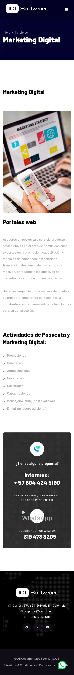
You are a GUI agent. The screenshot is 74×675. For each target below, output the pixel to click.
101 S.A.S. (54, 658)
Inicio (6, 32)
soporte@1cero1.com (39, 611)
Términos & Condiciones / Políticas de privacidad (37, 665)
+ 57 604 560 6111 (39, 617)
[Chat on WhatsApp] (62, 664)
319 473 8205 (40, 536)
